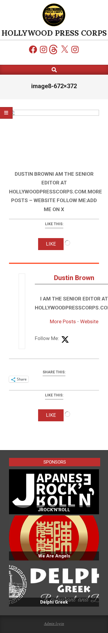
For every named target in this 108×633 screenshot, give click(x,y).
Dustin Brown (74, 278)
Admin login (54, 623)
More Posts (63, 321)
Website (89, 321)
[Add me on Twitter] (65, 340)
